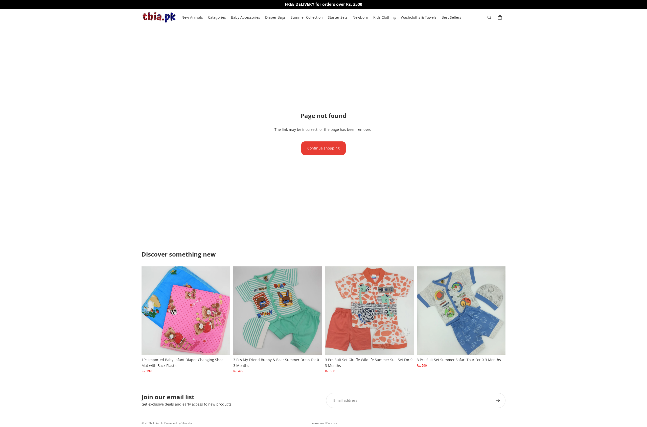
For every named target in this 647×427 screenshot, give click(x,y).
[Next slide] (222, 310)
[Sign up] (498, 400)
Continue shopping (323, 148)
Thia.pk (158, 423)
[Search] (489, 17)
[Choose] (222, 347)
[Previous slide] (149, 310)
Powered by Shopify (178, 423)
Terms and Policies (323, 423)
